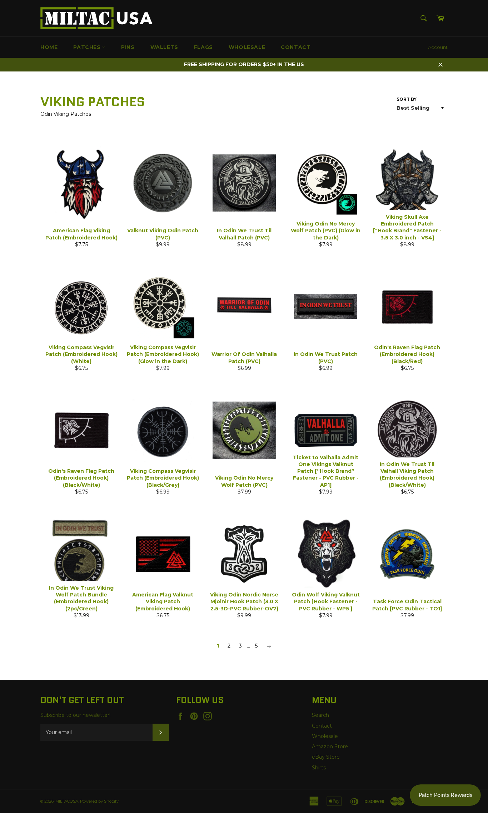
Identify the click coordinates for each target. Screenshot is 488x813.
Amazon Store (330, 746)
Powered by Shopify (99, 801)
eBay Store (326, 757)
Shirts (319, 767)
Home (49, 47)
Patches (87, 47)
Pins (127, 47)
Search (320, 715)
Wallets (164, 47)
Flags (203, 47)
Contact (295, 47)
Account (438, 47)
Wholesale (247, 47)
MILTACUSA (66, 801)
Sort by (407, 99)
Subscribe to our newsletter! (75, 715)
